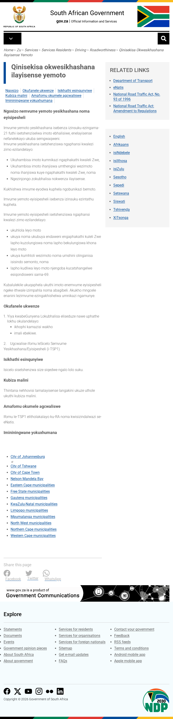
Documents (13, 635)
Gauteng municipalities (29, 498)
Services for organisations (79, 635)
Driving (80, 50)
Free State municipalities (30, 491)
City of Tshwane (23, 466)
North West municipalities (31, 523)
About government (18, 661)
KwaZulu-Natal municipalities (34, 504)
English (119, 136)
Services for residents (76, 629)
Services (31, 50)
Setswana (121, 193)
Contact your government (134, 629)
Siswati (119, 201)
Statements (13, 629)
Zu (19, 50)
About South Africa (19, 654)
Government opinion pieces (25, 648)
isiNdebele (121, 153)
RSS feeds (122, 642)
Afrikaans (121, 144)
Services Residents (56, 50)
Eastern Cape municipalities (33, 485)
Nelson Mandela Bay (27, 479)
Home (8, 50)
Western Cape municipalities (33, 535)
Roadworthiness (102, 50)
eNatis (118, 87)
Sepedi (118, 185)
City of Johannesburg (28, 457)
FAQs (63, 661)
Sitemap (65, 648)
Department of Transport (133, 81)
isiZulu (118, 169)
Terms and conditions (131, 648)
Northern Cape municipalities (34, 529)
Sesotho (119, 177)
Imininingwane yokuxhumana (28, 100)
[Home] (19, 16)
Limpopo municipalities (29, 510)
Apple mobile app (128, 661)
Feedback (122, 635)
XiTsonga (120, 218)
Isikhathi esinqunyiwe (75, 90)
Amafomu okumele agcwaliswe (56, 95)
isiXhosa (120, 161)
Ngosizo (11, 90)
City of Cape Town (25, 472)
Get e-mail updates (74, 654)
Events (9, 642)
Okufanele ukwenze (38, 90)
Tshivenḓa (121, 209)
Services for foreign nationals (82, 642)
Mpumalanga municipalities (33, 517)
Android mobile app (129, 654)
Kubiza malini (16, 95)
